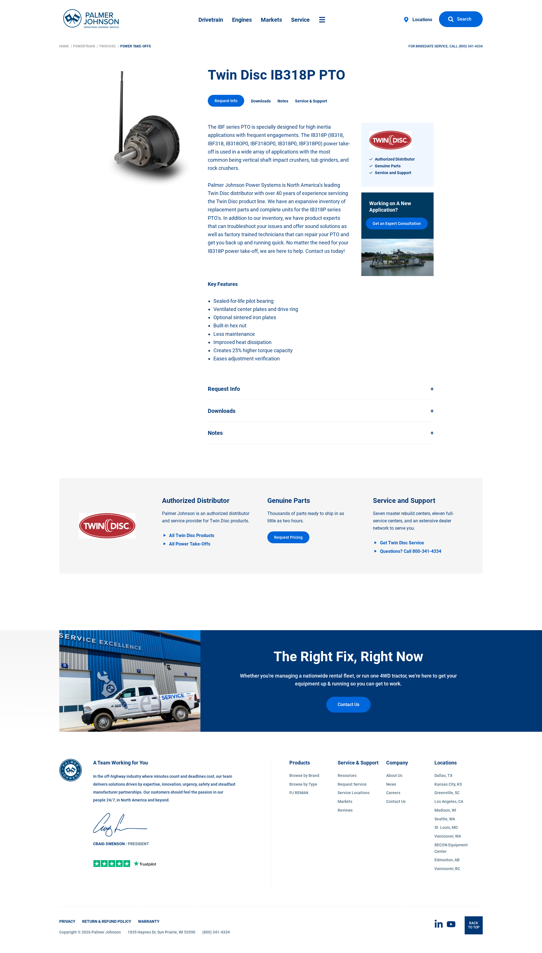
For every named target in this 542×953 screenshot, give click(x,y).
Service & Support (311, 101)
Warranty (148, 921)
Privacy (67, 921)
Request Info (226, 100)
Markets (271, 19)
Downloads (261, 101)
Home (64, 46)
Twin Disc (108, 46)
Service (300, 19)
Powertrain (84, 46)
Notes (282, 101)
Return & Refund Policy (106, 921)
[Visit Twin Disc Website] (107, 525)
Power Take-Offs (135, 46)
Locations (422, 19)
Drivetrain (210, 19)
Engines (242, 19)
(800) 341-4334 (471, 46)
